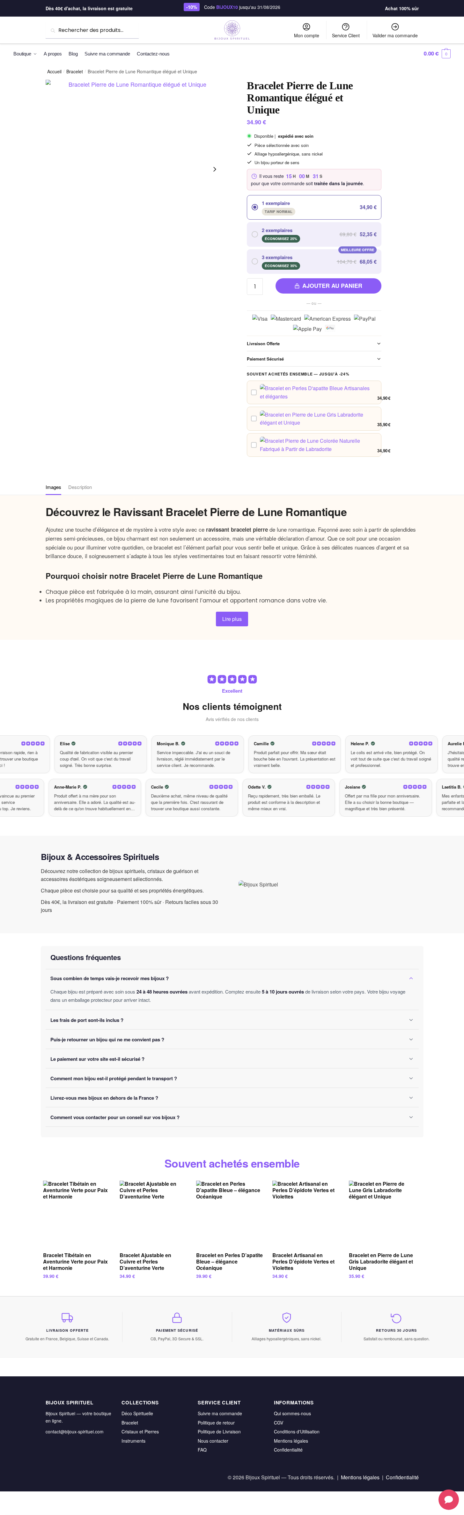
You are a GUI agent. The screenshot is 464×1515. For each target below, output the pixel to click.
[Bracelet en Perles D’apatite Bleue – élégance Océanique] (229, 1214)
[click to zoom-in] (135, 169)
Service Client (346, 35)
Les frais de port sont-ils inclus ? (86, 1019)
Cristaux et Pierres (140, 1431)
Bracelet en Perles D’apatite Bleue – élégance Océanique (229, 1261)
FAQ (202, 1449)
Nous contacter (213, 1441)
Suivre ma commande (220, 1413)
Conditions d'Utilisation (297, 1431)
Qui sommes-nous (292, 1413)
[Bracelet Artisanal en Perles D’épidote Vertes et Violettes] (305, 1214)
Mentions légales (291, 1441)
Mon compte (306, 35)
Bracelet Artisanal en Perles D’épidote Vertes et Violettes (303, 1261)
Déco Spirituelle (137, 1413)
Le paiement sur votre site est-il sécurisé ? (97, 1058)
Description (80, 487)
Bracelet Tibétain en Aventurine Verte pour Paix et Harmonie (75, 1261)
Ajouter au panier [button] (76, 1289)
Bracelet (74, 71)
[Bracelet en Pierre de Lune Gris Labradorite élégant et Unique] (382, 1214)
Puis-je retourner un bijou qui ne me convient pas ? (107, 1039)
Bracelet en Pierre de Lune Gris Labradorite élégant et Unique (381, 1261)
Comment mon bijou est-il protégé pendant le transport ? (113, 1078)
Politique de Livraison (219, 1431)
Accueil (54, 71)
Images (53, 487)
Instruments (133, 1441)
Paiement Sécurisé (265, 359)
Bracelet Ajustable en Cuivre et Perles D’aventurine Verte (145, 1261)
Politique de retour (216, 1422)
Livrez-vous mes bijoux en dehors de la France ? (104, 1097)
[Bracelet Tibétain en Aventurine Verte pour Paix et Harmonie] (76, 1214)
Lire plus (232, 619)
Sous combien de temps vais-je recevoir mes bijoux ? (109, 978)
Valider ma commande (395, 35)
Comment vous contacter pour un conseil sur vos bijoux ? (115, 1117)
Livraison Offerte (263, 343)
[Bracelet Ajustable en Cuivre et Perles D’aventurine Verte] (153, 1214)
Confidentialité (288, 1449)
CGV (278, 1422)
